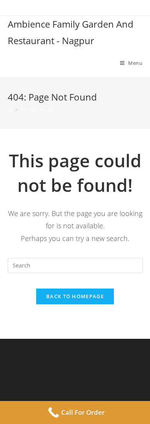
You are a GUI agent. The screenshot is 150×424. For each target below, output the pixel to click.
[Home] (10, 109)
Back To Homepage (75, 296)
